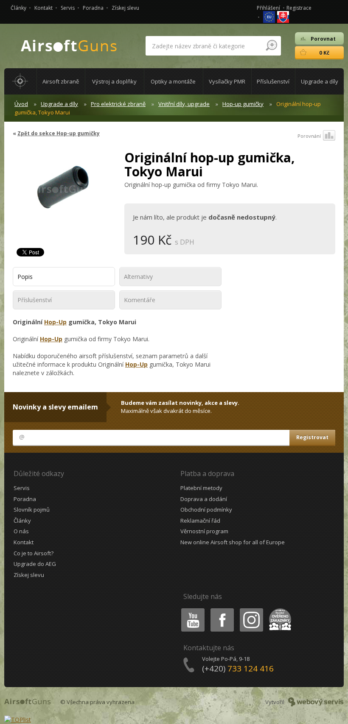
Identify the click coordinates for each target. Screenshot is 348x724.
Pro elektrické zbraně (118, 104)
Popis (25, 277)
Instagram (251, 609)
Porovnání (309, 136)
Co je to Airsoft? (33, 553)
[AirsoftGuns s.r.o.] (69, 46)
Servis (68, 7)
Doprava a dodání (203, 499)
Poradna (93, 7)
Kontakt (43, 7)
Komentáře (139, 300)
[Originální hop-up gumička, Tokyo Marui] (62, 193)
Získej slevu (125, 7)
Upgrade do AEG (35, 564)
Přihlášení (268, 7)
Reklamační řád (200, 520)
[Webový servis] (316, 702)
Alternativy (138, 277)
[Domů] (20, 81)
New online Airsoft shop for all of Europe (232, 542)
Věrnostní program (204, 531)
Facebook (221, 609)
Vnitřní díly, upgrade (184, 104)
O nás (21, 531)
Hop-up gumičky (243, 104)
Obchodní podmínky (206, 509)
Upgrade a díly (59, 104)
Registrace (299, 7)
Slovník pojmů (32, 509)
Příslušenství (34, 300)
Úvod (21, 104)
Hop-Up (55, 322)
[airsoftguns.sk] (283, 16)
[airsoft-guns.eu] (269, 16)
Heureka (278, 609)
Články (18, 7)
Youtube (191, 609)
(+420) (238, 668)
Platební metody (201, 488)
